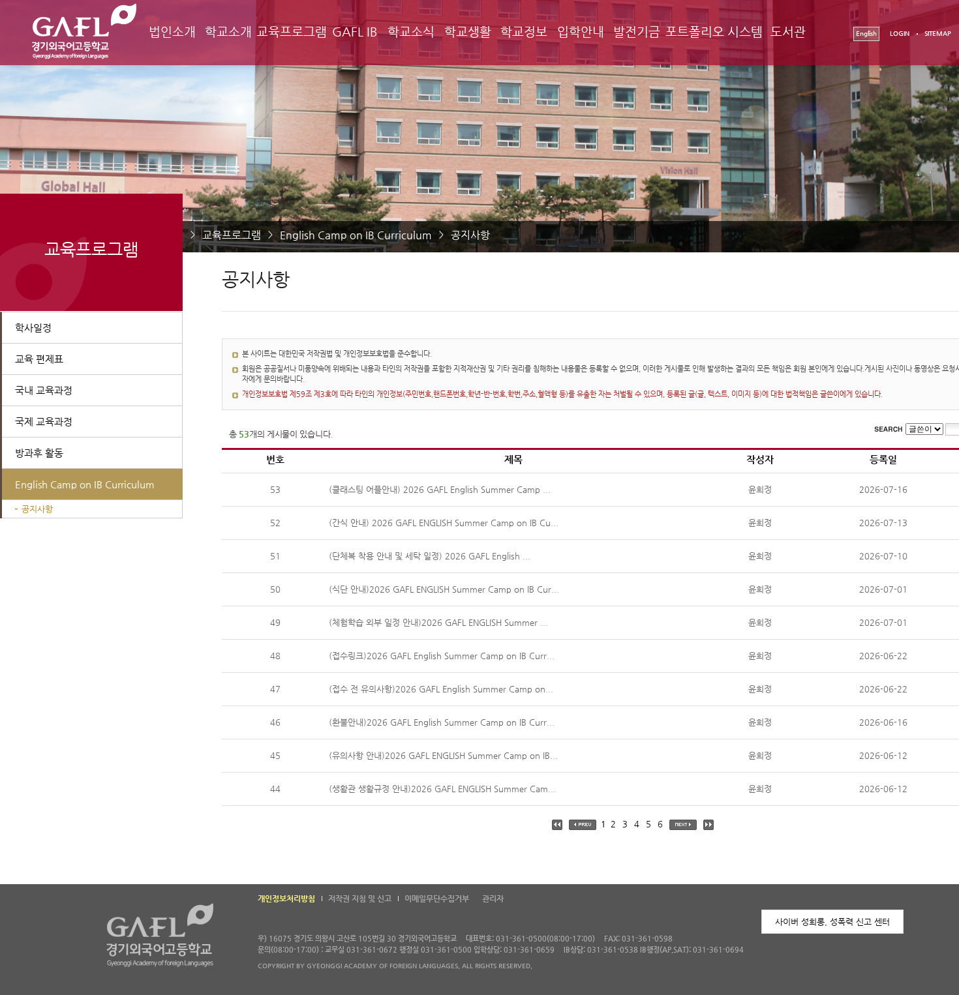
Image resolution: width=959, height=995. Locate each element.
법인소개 (172, 31)
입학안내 (580, 31)
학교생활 (467, 31)
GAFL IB (355, 31)
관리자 (493, 898)
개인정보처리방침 (286, 898)
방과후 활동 (39, 452)
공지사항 (470, 235)
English (866, 33)
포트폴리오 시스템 (714, 31)
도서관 (788, 31)
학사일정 (33, 327)
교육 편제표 (39, 358)
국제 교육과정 (43, 421)
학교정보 (523, 31)
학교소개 (228, 31)
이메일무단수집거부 (436, 898)
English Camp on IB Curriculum (356, 235)
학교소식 (411, 31)
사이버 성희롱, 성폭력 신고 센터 (832, 922)
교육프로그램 (291, 31)
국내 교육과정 (43, 390)
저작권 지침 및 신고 (359, 898)
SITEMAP (937, 33)
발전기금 (636, 31)
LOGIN (899, 33)
